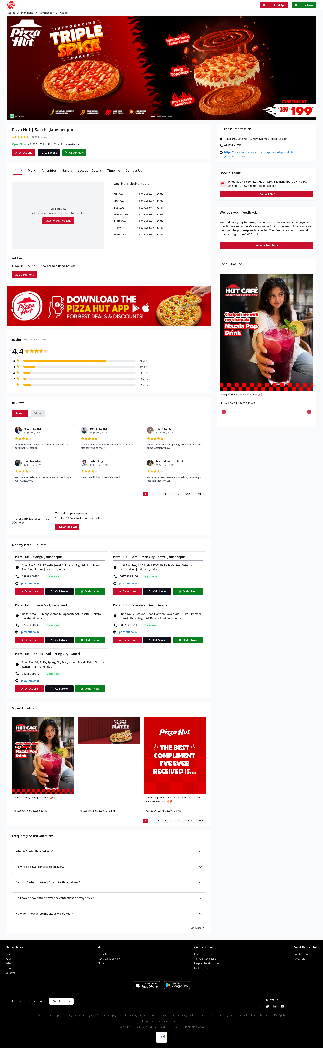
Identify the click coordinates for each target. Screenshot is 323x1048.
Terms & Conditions (205, 958)
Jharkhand (27, 12)
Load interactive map (58, 220)
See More (196, 927)
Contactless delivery (109, 958)
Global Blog (300, 958)
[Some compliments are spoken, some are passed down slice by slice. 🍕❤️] (175, 755)
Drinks (8, 968)
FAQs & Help (201, 968)
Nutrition (102, 963)
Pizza (8, 958)
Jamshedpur (46, 12)
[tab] (17, 170)
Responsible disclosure (206, 963)
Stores (11, 12)
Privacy (198, 954)
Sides (8, 963)
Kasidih (64, 12)
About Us (103, 954)
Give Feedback (61, 1001)
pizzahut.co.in (30, 583)
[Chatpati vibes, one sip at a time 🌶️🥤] (43, 755)
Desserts (10, 972)
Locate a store (302, 954)
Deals (8, 954)
